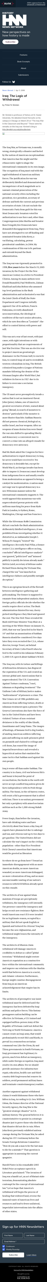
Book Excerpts (23, 61)
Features (23, 55)
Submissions (23, 75)
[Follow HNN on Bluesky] (13, 82)
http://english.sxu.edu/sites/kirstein (16, 129)
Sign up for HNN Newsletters (23, 1270)
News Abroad (7, 90)
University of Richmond (36, 4)
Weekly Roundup (13, 1249)
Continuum (10, 1246)
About (23, 68)
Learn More (31, 1255)
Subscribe (10, 41)
